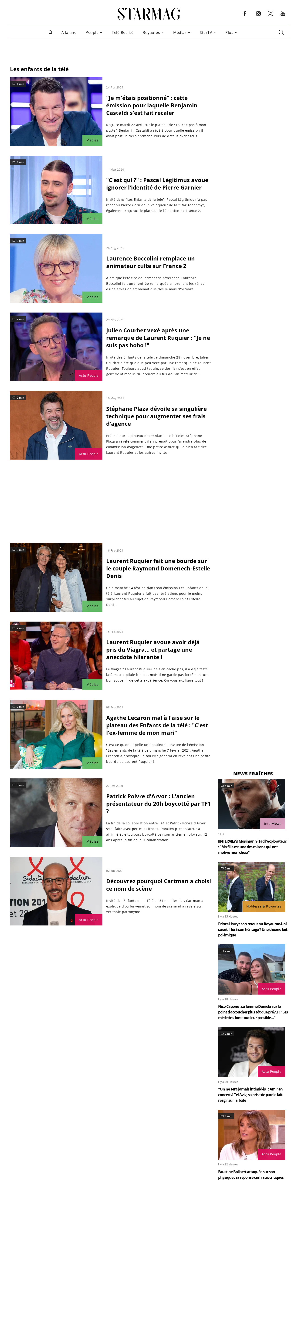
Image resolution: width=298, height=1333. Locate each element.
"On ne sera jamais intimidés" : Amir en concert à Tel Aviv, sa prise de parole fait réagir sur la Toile (250, 1095)
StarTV (206, 32)
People (92, 32)
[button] (245, 17)
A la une (68, 32)
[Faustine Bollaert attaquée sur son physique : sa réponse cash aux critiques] (251, 1135)
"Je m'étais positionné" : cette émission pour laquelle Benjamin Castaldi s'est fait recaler (151, 105)
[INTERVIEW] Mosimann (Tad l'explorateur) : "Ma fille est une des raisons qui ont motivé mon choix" (252, 847)
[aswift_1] (149, 49)
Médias (179, 32)
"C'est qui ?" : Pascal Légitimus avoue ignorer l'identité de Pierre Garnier (157, 183)
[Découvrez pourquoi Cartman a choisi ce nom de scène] (56, 891)
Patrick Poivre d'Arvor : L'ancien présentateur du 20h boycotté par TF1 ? (158, 803)
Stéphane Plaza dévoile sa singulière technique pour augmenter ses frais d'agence (156, 416)
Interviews (272, 823)
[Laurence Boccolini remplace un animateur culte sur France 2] (56, 268)
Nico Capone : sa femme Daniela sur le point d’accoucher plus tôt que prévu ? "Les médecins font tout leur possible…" (253, 1012)
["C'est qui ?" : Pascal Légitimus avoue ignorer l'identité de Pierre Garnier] (56, 190)
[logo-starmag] (148, 14)
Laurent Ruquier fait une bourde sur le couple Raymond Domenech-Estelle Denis (158, 568)
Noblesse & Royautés (263, 906)
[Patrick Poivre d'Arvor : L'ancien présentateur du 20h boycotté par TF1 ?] (56, 812)
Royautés (151, 32)
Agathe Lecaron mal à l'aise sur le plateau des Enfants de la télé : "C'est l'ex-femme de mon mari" (157, 725)
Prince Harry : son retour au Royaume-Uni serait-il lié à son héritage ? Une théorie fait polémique (252, 929)
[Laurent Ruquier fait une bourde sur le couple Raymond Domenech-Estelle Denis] (56, 577)
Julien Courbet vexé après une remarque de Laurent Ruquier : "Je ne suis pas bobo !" (158, 337)
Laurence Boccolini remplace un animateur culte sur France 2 (150, 262)
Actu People (89, 375)
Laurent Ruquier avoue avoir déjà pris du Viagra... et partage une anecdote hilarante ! (153, 649)
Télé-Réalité (122, 32)
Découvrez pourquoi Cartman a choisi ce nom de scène (158, 884)
